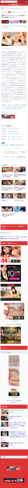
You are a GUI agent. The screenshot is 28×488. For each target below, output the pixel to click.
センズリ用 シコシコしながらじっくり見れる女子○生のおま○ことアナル (13, 157)
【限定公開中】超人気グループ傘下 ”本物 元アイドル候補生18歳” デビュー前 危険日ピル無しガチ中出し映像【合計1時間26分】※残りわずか (13, 436)
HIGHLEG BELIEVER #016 (13, 131)
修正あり (14, 145)
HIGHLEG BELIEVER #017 (13, 129)
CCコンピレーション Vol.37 (16, 411)
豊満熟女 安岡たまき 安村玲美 (16, 443)
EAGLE (4, 125)
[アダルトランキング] (14, 481)
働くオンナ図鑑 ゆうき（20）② (15, 139)
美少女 (22, 145)
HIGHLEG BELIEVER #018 (13, 134)
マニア (9, 145)
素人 (18, 145)
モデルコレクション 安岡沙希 (14, 324)
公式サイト (14, 402)
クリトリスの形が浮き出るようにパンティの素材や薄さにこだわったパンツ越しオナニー (14, 152)
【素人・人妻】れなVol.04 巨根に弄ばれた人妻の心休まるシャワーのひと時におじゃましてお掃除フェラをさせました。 (13, 426)
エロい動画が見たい (14, 4)
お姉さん (4, 145)
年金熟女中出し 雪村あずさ (15, 417)
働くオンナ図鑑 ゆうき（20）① (15, 136)
